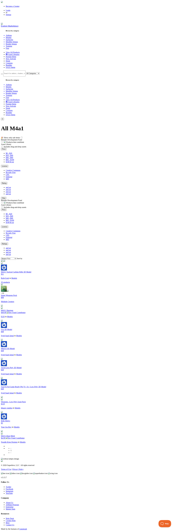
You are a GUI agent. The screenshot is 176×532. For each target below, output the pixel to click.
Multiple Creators (7, 302)
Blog (7, 523)
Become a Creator (12, 6)
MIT (7, 179)
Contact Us (10, 525)
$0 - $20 (9, 153)
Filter (3, 198)
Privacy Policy (17, 469)
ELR (3, 317)
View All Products (13, 52)
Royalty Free (11, 172)
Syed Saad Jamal (7, 336)
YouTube (9, 493)
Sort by (19, 258)
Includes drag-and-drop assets (15, 147)
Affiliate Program (12, 505)
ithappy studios (6, 408)
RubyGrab (5, 278)
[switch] (21, 137)
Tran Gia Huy (6, 427)
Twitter (8, 487)
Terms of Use (6, 469)
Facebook (9, 489)
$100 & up (10, 162)
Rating (4, 183)
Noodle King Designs (9, 442)
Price (4, 149)
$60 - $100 (10, 160)
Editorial (9, 177)
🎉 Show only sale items (10, 138)
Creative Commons (13, 170)
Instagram (9, 491)
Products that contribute (15, 142)
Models (14, 278)
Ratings (4, 244)
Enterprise (9, 507)
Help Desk (10, 518)
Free (7, 48)
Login (8, 10)
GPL (7, 175)
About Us (9, 503)
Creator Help (11, 521)
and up (8, 187)
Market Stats (10, 509)
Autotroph (23, 529)
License (4, 166)
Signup (8, 15)
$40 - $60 (9, 158)
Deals (8, 61)
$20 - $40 (9, 155)
